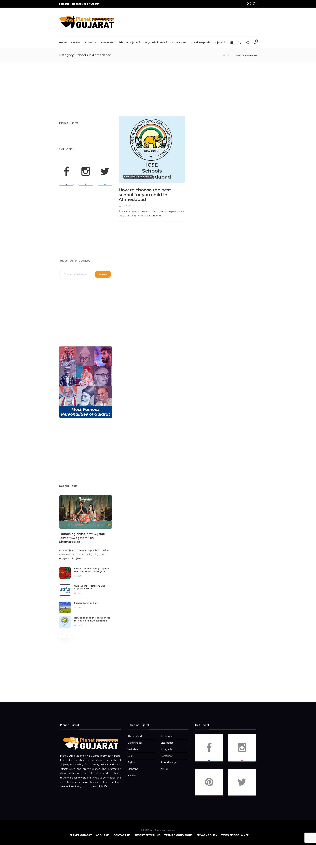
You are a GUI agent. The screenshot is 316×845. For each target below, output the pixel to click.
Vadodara (133, 749)
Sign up (103, 274)
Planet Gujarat (80, 835)
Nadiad (132, 775)
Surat (130, 755)
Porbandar (166, 755)
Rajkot (131, 762)
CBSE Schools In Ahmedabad (138, 176)
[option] (85, 561)
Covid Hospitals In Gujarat (207, 42)
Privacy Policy (207, 835)
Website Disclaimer (235, 835)
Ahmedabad (135, 736)
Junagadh (166, 749)
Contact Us (179, 42)
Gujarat (75, 42)
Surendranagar (168, 762)
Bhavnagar (166, 742)
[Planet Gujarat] (90, 742)
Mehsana (133, 768)
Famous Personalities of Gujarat (79, 3)
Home (63, 42)
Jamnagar (166, 736)
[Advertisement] (197, 25)
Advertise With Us (147, 835)
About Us (91, 42)
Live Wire (107, 42)
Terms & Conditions (178, 835)
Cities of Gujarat (128, 42)
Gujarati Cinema (155, 42)
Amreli (164, 768)
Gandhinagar (135, 742)
